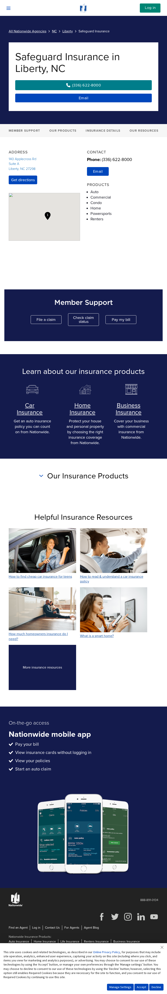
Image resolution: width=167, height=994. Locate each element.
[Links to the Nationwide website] (16, 905)
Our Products (63, 131)
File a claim (49, 320)
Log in (150, 8)
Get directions (23, 180)
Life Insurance (69, 941)
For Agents (71, 927)
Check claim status (86, 319)
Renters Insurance (96, 941)
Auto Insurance (19, 941)
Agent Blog (91, 927)
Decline (156, 987)
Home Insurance (82, 409)
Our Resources (144, 131)
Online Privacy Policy (106, 952)
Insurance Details (103, 131)
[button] (47, 216)
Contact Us (52, 927)
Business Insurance (129, 409)
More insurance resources (49, 668)
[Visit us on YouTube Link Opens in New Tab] (154, 920)
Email (84, 98)
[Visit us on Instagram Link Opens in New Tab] (128, 920)
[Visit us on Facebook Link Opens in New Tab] (101, 920)
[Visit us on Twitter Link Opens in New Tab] (114, 920)
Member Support (24, 131)
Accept (141, 987)
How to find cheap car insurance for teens (40, 576)
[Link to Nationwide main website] (83, 11)
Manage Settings (120, 987)
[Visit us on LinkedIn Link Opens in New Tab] (141, 920)
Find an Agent (18, 927)
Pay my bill (124, 320)
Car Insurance (30, 409)
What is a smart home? (97, 636)
